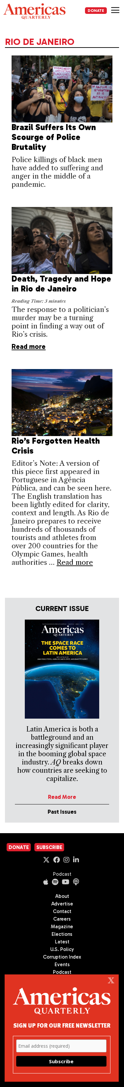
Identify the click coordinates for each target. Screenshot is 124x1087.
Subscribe (49, 847)
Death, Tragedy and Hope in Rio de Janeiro (61, 284)
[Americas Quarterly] (34, 11)
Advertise (62, 904)
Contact (62, 911)
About (62, 896)
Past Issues (62, 811)
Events (62, 965)
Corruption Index (62, 957)
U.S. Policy (62, 949)
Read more (29, 346)
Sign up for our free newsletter (61, 1025)
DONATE (96, 11)
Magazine (62, 927)
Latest (62, 942)
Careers (62, 919)
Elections (62, 934)
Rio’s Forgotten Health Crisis (56, 446)
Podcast (62, 874)
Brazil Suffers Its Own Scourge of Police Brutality (54, 137)
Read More (62, 797)
